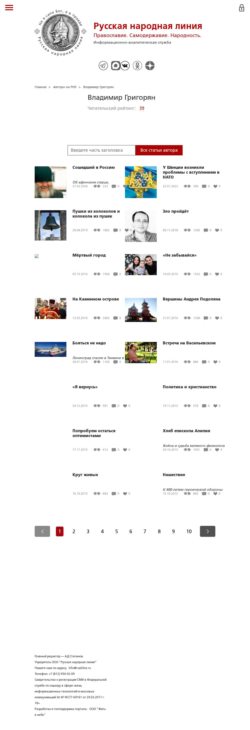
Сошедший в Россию (94, 167)
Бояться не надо (89, 343)
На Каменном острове (96, 299)
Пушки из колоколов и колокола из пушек (96, 214)
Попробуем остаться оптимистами (94, 433)
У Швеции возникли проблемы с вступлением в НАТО (191, 172)
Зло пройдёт (176, 211)
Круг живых (85, 475)
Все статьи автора (159, 150)
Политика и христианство (190, 387)
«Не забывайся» (180, 255)
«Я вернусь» (85, 387)
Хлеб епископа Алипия (186, 431)
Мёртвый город (89, 255)
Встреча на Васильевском (189, 343)
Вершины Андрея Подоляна (191, 299)
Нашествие (174, 475)
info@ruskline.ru (80, 668)
